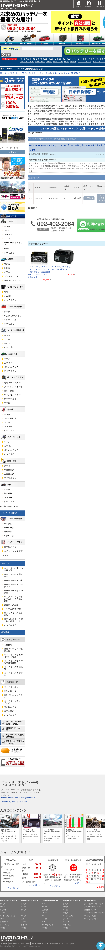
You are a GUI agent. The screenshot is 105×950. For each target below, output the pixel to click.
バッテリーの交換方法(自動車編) (13, 662)
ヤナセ (7, 422)
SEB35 (69, 59)
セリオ (7, 343)
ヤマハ (7, 230)
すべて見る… (10, 253)
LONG (49, 62)
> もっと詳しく (14, 888)
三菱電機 (45, 910)
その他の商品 (90, 901)
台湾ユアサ (58, 62)
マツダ (23, 916)
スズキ (7, 238)
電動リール (40, 62)
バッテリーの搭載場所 (13, 668)
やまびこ (66, 907)
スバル (23, 913)
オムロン (8, 296)
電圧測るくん (10, 547)
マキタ (65, 913)
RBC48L (61, 59)
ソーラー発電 (10, 399)
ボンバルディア (11, 367)
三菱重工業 (9, 474)
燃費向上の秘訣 (11, 605)
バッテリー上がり (12, 687)
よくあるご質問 (68, 943)
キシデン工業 (10, 320)
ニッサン (24, 907)
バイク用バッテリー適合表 (39, 73)
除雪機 (73, 62)
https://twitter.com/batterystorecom (18, 798)
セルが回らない (11, 691)
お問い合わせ (55, 943)
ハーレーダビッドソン (13, 244)
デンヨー (66, 919)
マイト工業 (67, 925)
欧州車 (7, 268)
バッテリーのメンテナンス (13, 585)
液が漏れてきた (11, 707)
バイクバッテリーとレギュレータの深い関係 (13, 599)
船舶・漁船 (9, 391)
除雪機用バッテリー (91, 910)
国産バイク (57, 73)
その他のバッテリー (9, 506)
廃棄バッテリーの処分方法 (13, 650)
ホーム (78, 6)
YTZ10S (89, 198)
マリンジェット (84, 62)
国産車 (7, 264)
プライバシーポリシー (40, 943)
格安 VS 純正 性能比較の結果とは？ (13, 620)
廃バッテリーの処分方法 (13, 614)
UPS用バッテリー (50, 901)
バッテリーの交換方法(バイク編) (13, 656)
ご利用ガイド (99, 6)
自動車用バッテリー (30, 901)
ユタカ (44, 919)
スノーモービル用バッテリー (94, 913)
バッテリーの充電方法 (13, 674)
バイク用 (8, 524)
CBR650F (75, 73)
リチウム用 (9, 536)
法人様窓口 (89, 6)
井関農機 (8, 493)
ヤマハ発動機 (10, 418)
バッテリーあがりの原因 (13, 592)
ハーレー (78, 59)
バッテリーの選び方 (13, 580)
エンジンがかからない (13, 696)
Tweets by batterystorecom (14, 802)
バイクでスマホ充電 (13, 551)
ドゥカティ (4, 922)
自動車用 (8, 532)
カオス (91, 59)
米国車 (7, 272)
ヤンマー (8, 426)
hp (43, 916)
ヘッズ (65, 910)
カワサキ (8, 235)
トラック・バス (11, 276)
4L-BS (36, 59)
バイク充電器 (26, 59)
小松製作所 (9, 470)
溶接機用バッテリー (72, 901)
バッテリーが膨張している (13, 702)
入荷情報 (8, 645)
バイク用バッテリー (9, 901)
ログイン (12, 152)
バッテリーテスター (91, 919)
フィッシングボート (13, 387)
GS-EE (44, 913)
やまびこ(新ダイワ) (13, 316)
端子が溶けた (10, 711)
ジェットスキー (27, 62)
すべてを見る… (11, 625)
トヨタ (23, 904)
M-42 (66, 62)
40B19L (43, 59)
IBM (43, 922)
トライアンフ (4, 925)
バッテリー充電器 (90, 916)
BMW (6, 249)
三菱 (22, 919)
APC (6, 292)
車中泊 (7, 403)
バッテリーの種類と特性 (13, 575)
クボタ (7, 312)
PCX (85, 59)
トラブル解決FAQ (12, 609)
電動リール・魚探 (12, 383)
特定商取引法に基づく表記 (19, 943)
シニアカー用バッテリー (92, 907)
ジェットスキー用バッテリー (94, 904)
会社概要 (4, 943)
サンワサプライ (47, 925)
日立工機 (66, 922)
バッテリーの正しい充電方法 (13, 569)
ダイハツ (24, 925)
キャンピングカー (12, 280)
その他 (6, 555)
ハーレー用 (9, 528)
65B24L (52, 59)
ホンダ (67, 73)
